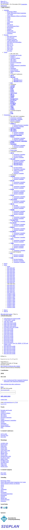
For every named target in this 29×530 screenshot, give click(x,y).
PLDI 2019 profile (8, 339)
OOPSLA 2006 (11, 298)
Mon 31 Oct (10, 45)
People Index (13, 150)
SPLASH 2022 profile (9, 352)
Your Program (10, 37)
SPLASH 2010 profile (9, 346)
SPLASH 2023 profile (9, 353)
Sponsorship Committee (16, 119)
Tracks (5, 52)
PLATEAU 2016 (5, 457)
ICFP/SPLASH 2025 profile (11, 327)
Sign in (5, 310)
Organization (7, 115)
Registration (10, 27)
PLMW (12, 67)
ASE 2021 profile (8, 321)
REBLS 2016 (4, 459)
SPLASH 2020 (11, 278)
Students (9, 29)
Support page (3, 404)
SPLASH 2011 (11, 291)
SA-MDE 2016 (5, 462)
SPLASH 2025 (11, 271)
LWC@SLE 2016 (5, 450)
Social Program (14, 69)
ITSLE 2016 (4, 449)
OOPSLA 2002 (11, 304)
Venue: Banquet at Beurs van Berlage (16, 16)
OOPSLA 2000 (11, 307)
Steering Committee (15, 120)
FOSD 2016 (4, 447)
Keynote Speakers (18, 259)
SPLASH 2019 (11, 279)
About (8, 17)
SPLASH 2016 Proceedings (14, 42)
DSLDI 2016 (4, 444)
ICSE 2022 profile (8, 333)
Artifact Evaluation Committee (18, 171)
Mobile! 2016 (4, 453)
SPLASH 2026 (11, 269)
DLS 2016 (3, 473)
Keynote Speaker (18, 156)
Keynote (16, 205)
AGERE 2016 (4, 443)
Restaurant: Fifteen (12, 11)
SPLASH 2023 (11, 273)
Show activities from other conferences (10, 384)
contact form (4, 399)
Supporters (10, 33)
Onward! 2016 (4, 435)
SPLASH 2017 (11, 282)
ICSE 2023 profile (8, 334)
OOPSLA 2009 (11, 294)
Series (8, 266)
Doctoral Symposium (15, 62)
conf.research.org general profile (12, 318)
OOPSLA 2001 (11, 305)
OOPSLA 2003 (11, 303)
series (10, 314)
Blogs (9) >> (4, 1)
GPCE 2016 (4, 434)
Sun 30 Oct (10, 43)
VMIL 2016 (4, 465)
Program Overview (12, 39)
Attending (6, 10)
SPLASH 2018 (11, 281)
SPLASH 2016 (4, 314)
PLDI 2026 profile (8, 342)
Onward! (16, 78)
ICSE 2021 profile (8, 331)
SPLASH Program (12, 36)
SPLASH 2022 (11, 275)
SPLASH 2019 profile (9, 350)
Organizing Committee (16, 117)
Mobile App (10, 30)
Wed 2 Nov (10, 48)
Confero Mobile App (12, 40)
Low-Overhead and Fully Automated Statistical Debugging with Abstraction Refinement (16, 380)
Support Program (11, 32)
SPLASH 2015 (11, 285)
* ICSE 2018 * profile (9, 320)
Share (2, 387)
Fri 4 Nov (9, 51)
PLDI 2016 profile (8, 337)
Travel (8, 19)
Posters (12, 64)
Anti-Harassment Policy (13, 26)
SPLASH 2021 (11, 276)
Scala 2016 (3, 474)
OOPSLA (12, 56)
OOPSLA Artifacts (15, 58)
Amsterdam (10, 21)
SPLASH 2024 (11, 272)
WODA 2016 (4, 466)
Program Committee (19, 126)
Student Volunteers (15, 71)
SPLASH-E (13, 61)
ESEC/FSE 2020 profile (10, 324)
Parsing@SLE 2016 (6, 456)
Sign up (6, 311)
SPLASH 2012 (11, 289)
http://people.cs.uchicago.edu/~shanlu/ (10, 366)
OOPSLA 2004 (11, 301)
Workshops (13, 68)
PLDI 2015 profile (8, 336)
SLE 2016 (3, 437)
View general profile (5, 390)
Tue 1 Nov (10, 46)
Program (6, 35)
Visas (8, 20)
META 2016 (4, 452)
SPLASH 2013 (11, 288)
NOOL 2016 (4, 455)
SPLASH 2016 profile (6, 315)
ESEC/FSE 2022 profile (10, 326)
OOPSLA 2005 (11, 300)
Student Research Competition (18, 65)
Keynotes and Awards (16, 55)
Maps (8, 23)
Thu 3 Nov (10, 49)
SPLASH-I (13, 59)
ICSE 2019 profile (8, 328)
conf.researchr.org (8, 402)
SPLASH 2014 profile (9, 349)
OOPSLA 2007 (11, 297)
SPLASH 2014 (11, 287)
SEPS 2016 (4, 463)
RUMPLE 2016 (5, 460)
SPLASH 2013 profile (9, 347)
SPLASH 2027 (11, 268)
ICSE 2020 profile (8, 330)
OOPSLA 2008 (11, 295)
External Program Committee (21, 125)
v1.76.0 (15, 402)
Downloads (10, 24)
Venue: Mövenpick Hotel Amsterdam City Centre (13, 482)
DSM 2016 (3, 446)
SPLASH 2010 (11, 292)
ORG (11, 72)
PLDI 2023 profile (8, 340)
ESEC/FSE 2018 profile (10, 323)
